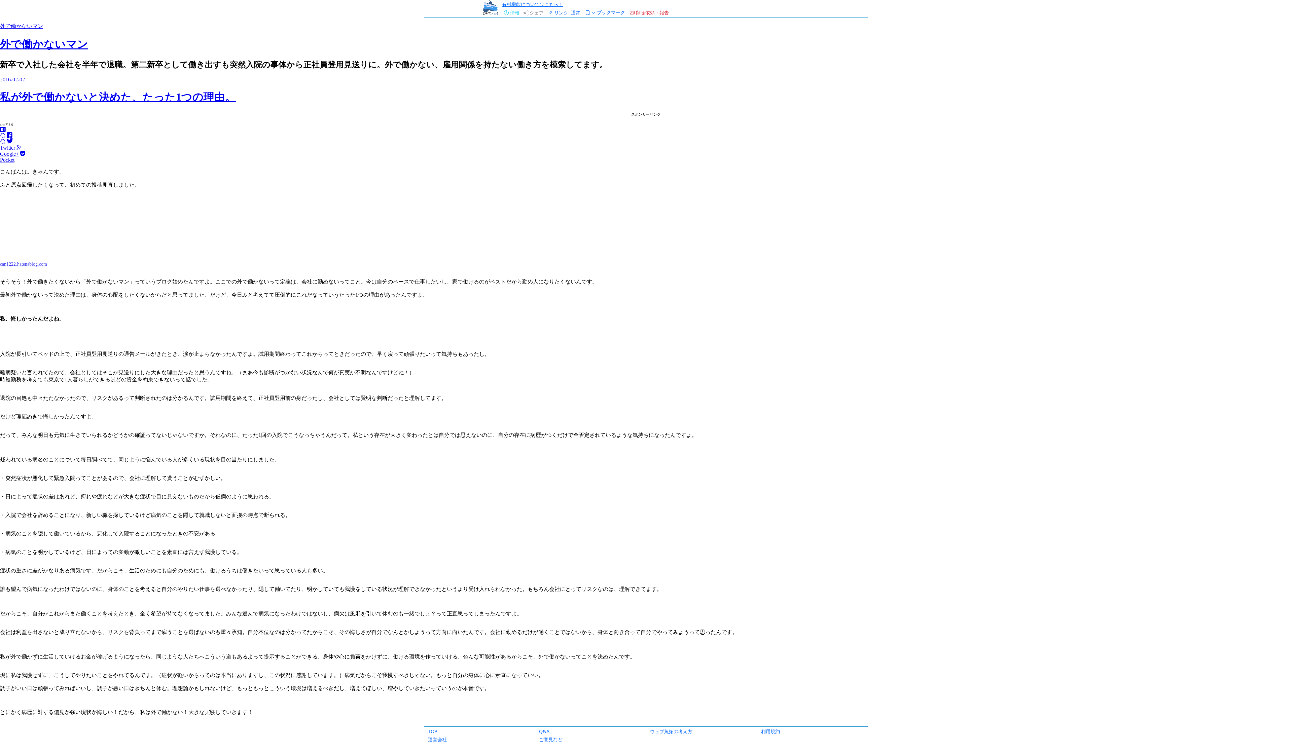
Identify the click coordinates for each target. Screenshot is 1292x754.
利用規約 (770, 731)
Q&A (544, 731)
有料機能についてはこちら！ (532, 4)
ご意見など (551, 739)
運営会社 (437, 739)
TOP (432, 731)
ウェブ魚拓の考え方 (671, 731)
